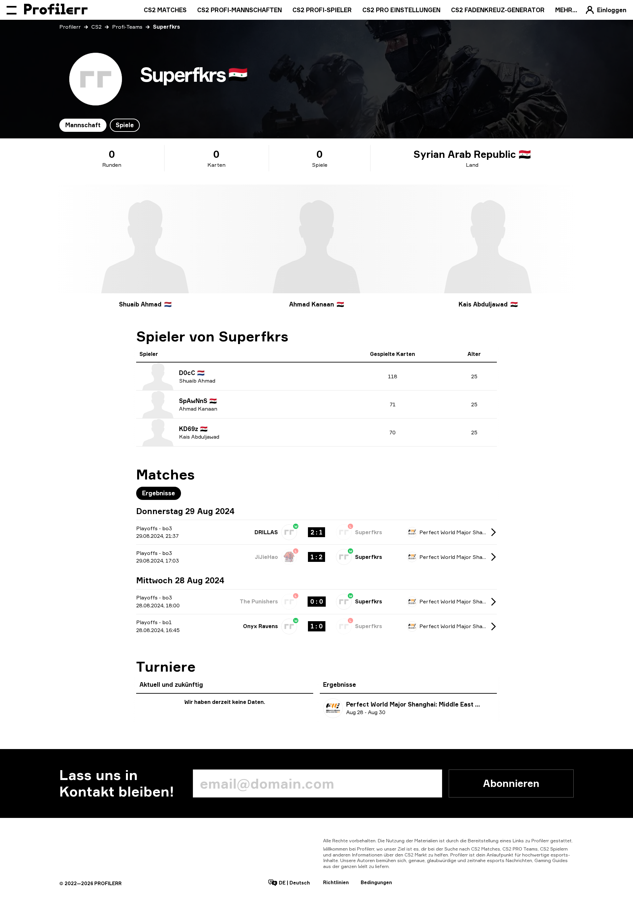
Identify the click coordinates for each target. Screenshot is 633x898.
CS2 (96, 26)
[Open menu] (11, 10)
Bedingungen (376, 882)
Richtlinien (336, 882)
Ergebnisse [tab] (158, 493)
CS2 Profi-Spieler (322, 10)
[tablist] (99, 125)
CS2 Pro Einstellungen (401, 10)
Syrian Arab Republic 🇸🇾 (472, 154)
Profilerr (70, 26)
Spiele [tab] (125, 125)
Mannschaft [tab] (83, 125)
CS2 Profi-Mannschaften (239, 10)
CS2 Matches (165, 10)
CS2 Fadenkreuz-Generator (498, 10)
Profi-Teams (127, 26)
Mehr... (566, 10)
